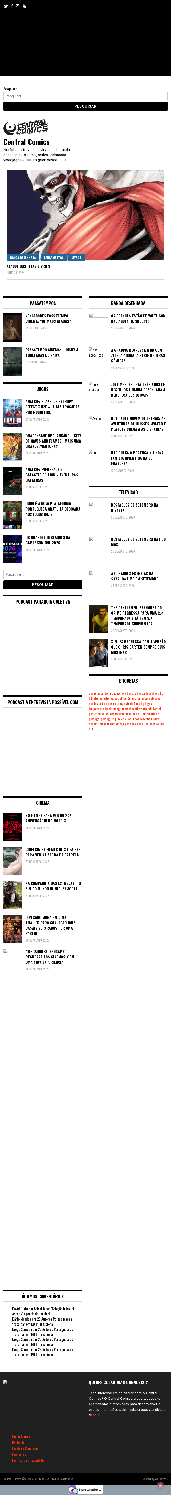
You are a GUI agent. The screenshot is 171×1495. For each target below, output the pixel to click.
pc (106, 713)
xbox (133, 723)
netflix (136, 708)
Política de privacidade (28, 1460)
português (107, 719)
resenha (145, 719)
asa (124, 693)
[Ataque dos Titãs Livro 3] (85, 215)
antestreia (104, 693)
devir (111, 703)
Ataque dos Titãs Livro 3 (28, 266)
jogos (148, 703)
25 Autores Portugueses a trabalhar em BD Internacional (42, 1321)
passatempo (96, 713)
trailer (111, 723)
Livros (76, 257)
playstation (116, 713)
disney (119, 703)
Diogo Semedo (22, 1329)
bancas (131, 693)
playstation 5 (150, 713)
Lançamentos (54, 257)
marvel (126, 708)
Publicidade (20, 1442)
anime (92, 693)
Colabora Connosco (25, 1448)
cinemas (143, 698)
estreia (128, 703)
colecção (155, 698)
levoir (108, 708)
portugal (94, 719)
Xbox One (143, 723)
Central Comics (26, 141)
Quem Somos (21, 1436)
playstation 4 (133, 713)
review (155, 719)
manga (117, 708)
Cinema (132, 698)
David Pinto (20, 1308)
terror (102, 723)
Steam (93, 723)
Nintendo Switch (151, 708)
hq (142, 703)
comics (93, 703)
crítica (103, 703)
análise (116, 693)
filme (137, 703)
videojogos (122, 723)
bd (161, 693)
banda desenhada (148, 693)
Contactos (19, 1454)
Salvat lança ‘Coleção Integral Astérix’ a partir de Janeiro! (43, 1311)
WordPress (161, 1478)
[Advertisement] (85, 45)
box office (120, 698)
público (119, 719)
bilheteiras (95, 698)
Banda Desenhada (23, 257)
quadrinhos (132, 719)
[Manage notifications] (160, 1485)
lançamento (96, 708)
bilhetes (108, 698)
